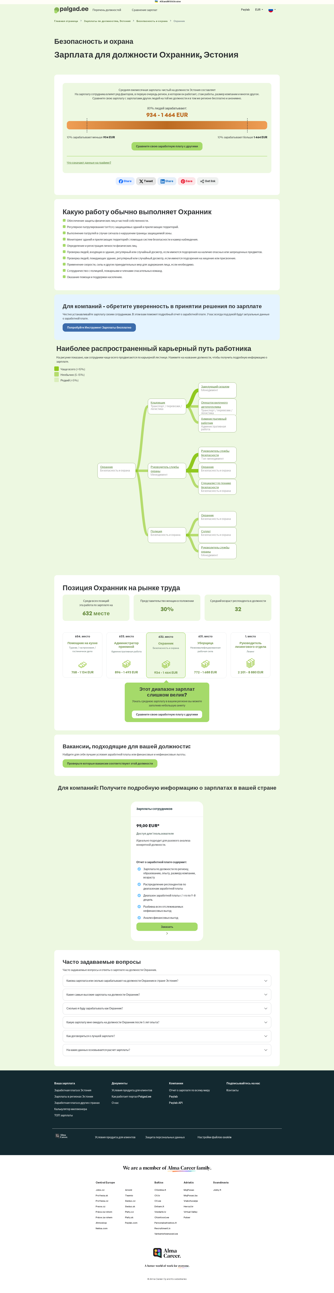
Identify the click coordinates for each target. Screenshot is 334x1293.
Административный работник (213, 421)
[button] (272, 10)
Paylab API (176, 1102)
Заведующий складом (215, 386)
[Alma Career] (167, 1253)
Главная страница (66, 20)
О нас (115, 1102)
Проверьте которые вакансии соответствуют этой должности (110, 763)
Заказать (167, 926)
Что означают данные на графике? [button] (89, 162)
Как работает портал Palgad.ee (131, 1096)
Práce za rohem (104, 1217)
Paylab (245, 9)
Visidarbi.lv (160, 1211)
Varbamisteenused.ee (166, 1233)
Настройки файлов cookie (214, 1137)
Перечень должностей (107, 10)
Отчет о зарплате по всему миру (189, 1090)
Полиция (156, 531)
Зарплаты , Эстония (107, 20)
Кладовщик (158, 402)
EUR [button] (258, 9)
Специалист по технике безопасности (216, 485)
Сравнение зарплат (144, 10)
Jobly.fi (217, 1189)
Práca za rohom (104, 1211)
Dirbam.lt (159, 1206)
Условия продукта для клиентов (132, 1090)
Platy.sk (129, 1217)
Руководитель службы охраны (165, 469)
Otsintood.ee (161, 1217)
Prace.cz (100, 1206)
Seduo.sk (130, 1206)
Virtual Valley (190, 1211)
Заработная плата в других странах (77, 1102)
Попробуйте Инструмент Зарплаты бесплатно (99, 327)
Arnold (128, 1189)
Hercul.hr (188, 1206)
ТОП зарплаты (63, 1115)
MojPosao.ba (190, 1195)
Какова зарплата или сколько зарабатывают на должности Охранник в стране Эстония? (122, 980)
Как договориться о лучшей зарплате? (90, 1036)
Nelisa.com (102, 1228)
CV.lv (157, 1195)
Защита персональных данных (165, 1137)
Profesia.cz (102, 1200)
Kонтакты (232, 1090)
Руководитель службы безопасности (215, 453)
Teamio (129, 1195)
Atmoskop (101, 1222)
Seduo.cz (130, 1200)
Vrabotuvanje (191, 1200)
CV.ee (157, 1200)
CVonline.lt (160, 1189)
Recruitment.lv (162, 1228)
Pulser (187, 1217)
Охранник (106, 467)
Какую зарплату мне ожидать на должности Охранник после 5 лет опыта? (112, 1022)
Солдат (206, 531)
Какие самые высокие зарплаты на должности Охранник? (103, 994)
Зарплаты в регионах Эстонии (73, 1096)
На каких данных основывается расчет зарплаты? (98, 1050)
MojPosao (189, 1189)
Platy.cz (129, 1211)
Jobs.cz (100, 1189)
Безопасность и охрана (152, 20)
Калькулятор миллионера (70, 1109)
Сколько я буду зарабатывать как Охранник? (94, 1008)
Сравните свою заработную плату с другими (167, 146)
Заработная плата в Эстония (72, 1090)
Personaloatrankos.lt (165, 1222)
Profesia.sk (102, 1195)
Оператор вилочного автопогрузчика (214, 405)
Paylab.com (131, 1222)
